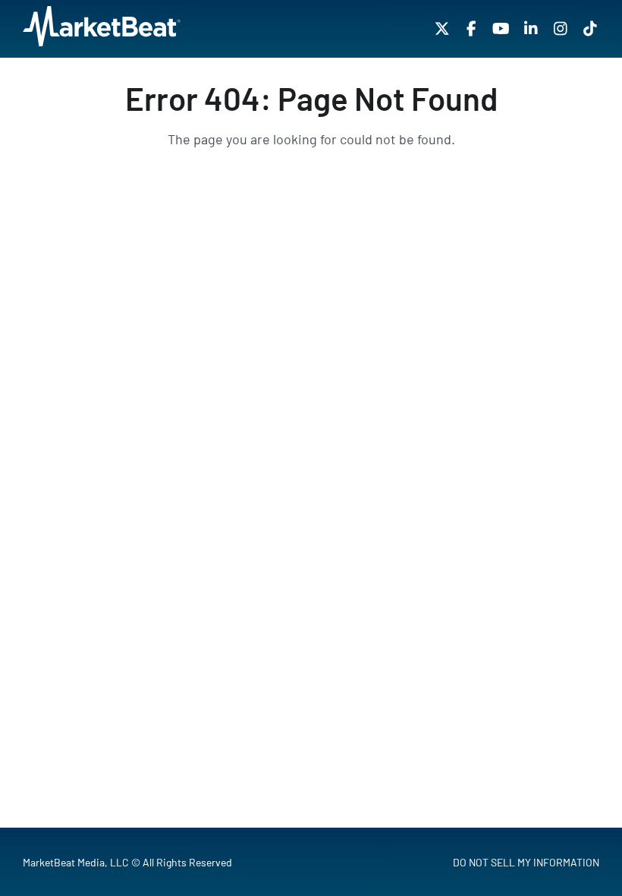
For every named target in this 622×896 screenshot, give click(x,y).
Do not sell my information (526, 862)
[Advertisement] (311, 330)
